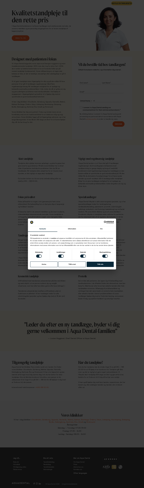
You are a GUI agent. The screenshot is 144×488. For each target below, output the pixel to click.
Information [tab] (72, 229)
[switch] (61, 256)
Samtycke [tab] (42, 229)
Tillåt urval (72, 264)
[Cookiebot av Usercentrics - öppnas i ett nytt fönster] (105, 222)
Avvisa (44, 264)
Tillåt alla (100, 264)
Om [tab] (101, 229)
